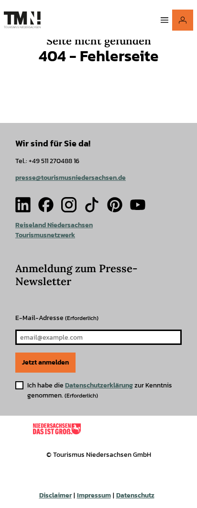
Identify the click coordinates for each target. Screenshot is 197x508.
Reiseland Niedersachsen (54, 225)
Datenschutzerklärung (99, 385)
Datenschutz (135, 495)
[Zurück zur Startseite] (22, 19)
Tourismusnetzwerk (45, 235)
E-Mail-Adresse (56, 318)
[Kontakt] (182, 20)
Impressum (94, 495)
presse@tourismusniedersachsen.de (70, 178)
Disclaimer (55, 495)
